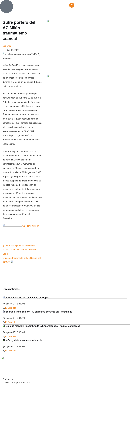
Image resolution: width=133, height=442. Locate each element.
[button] (71, 5)
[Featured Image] (65, 298)
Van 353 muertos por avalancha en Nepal (26, 297)
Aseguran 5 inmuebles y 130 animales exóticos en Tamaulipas (37, 311)
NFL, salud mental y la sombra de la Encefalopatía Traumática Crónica (41, 326)
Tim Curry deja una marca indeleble (22, 340)
